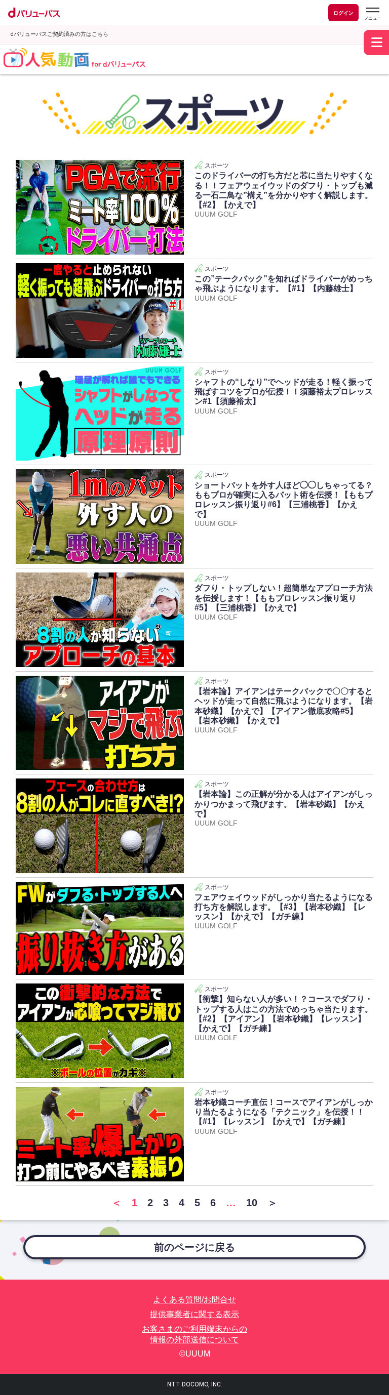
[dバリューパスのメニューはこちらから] (372, 14)
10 (251, 1202)
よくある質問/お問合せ (194, 1299)
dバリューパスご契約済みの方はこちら (59, 34)
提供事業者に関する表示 (194, 1314)
